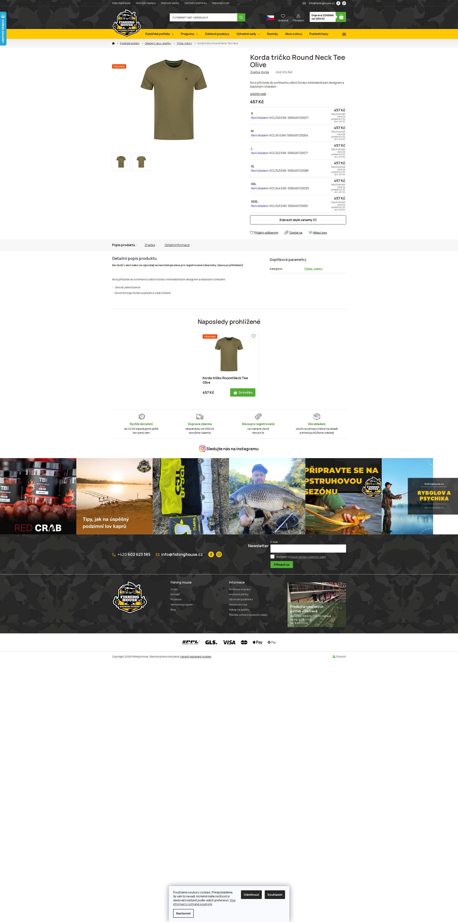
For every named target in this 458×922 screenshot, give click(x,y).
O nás (174, 589)
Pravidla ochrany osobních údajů (248, 614)
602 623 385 (134, 554)
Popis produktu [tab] (123, 245)
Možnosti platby (170, 3)
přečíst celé (258, 94)
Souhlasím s (301, 556)
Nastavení (183, 913)
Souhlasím (274, 895)
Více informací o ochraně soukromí (204, 902)
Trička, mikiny (313, 269)
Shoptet (341, 656)
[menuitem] (159, 34)
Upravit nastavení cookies (195, 656)
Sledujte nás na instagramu (232, 448)
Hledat (241, 17)
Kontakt (175, 594)
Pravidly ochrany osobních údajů (308, 556)
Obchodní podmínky (195, 3)
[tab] (151, 245)
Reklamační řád (220, 3)
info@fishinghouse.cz (182, 554)
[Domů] (113, 43)
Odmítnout (251, 895)
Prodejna (176, 599)
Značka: (259, 72)
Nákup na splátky (239, 609)
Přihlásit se (282, 565)
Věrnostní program (182, 604)
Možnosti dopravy (146, 3)
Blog (173, 609)
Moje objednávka (121, 3)
